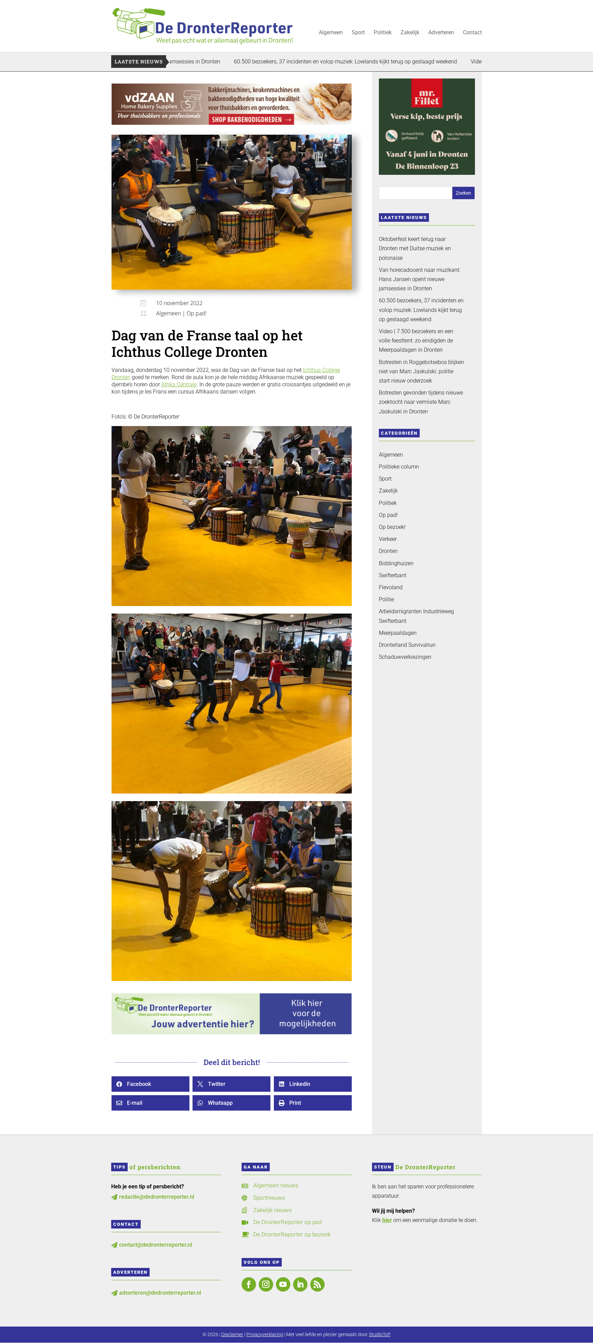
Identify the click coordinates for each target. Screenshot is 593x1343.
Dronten (388, 551)
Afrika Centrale (179, 384)
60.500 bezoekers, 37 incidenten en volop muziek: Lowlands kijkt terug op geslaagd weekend (279, 61)
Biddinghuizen (396, 563)
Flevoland (391, 587)
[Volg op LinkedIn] (300, 1284)
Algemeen (331, 33)
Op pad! (197, 313)
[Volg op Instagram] (266, 1284)
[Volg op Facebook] (249, 1284)
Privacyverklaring (264, 1334)
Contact (472, 33)
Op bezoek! (392, 527)
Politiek (383, 33)
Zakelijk (409, 33)
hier (387, 1220)
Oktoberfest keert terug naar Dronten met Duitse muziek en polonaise (415, 248)
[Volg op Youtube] (283, 1284)
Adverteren (441, 33)
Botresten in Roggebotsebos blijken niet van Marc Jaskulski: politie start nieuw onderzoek (421, 371)
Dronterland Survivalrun (407, 645)
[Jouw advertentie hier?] (232, 1032)
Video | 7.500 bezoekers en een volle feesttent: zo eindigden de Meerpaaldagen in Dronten (416, 340)
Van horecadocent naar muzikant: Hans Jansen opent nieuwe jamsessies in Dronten (419, 279)
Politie (386, 599)
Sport (358, 33)
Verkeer (388, 539)
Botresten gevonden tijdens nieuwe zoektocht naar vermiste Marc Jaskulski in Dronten (421, 401)
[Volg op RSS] (317, 1284)
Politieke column (399, 466)
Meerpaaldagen (398, 633)
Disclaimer (232, 1334)
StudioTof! (380, 1334)
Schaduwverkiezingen (405, 657)
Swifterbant (392, 575)
